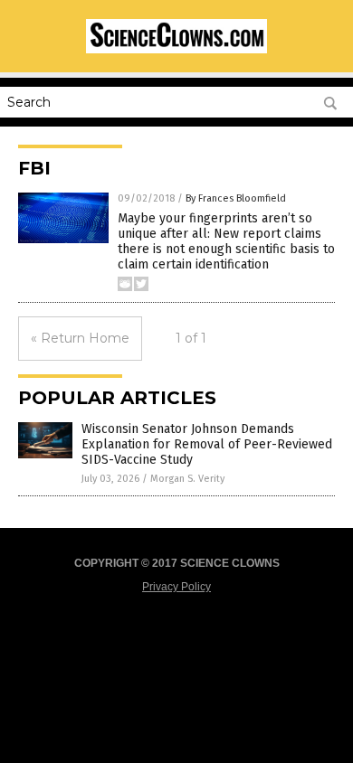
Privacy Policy (176, 586)
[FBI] (176, 49)
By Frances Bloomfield (236, 198)
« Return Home (80, 338)
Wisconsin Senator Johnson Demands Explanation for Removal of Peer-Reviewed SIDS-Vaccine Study (206, 444)
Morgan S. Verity (187, 479)
